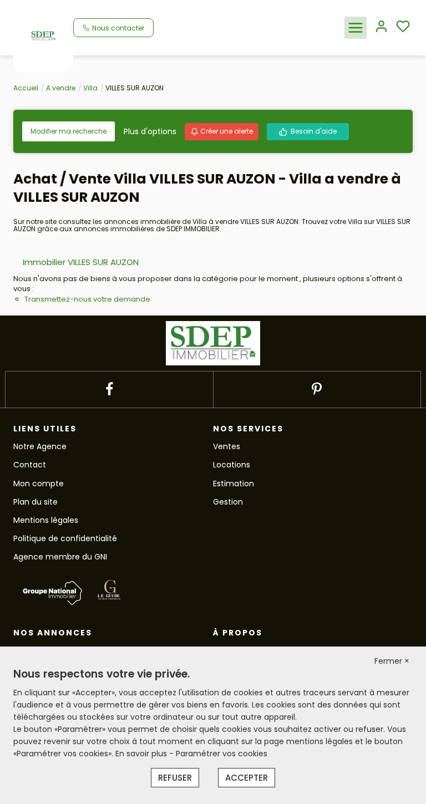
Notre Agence (40, 446)
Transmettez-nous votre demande (87, 299)
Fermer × (391, 660)
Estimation (233, 483)
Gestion (228, 501)
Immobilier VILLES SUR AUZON (81, 262)
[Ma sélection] (403, 27)
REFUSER (175, 777)
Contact (29, 464)
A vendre (60, 88)
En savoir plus (142, 753)
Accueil (25, 88)
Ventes (226, 446)
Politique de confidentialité (65, 538)
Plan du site (35, 501)
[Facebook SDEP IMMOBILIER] (109, 389)
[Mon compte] (381, 27)
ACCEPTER (246, 777)
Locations (231, 464)
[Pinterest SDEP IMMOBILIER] (317, 389)
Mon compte (38, 483)
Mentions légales (45, 520)
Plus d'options (150, 131)
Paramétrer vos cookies (221, 753)
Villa (90, 88)
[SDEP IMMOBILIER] (43, 35)
